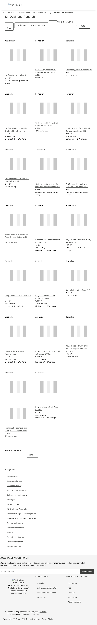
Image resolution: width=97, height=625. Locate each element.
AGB (69, 588)
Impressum (72, 597)
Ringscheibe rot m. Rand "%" (78, 290)
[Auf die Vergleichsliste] (7, 71)
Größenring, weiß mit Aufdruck (79, 70)
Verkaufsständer (14, 546)
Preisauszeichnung (15, 523)
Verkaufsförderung (15, 542)
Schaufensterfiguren (15, 537)
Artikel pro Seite (38, 25)
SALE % (10, 532)
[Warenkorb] (90, 4)
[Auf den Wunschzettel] (11, 71)
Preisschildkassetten (15, 528)
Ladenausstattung (14, 481)
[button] (78, 4)
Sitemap (71, 592)
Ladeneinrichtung (14, 485)
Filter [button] (9, 28)
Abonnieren (87, 571)
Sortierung (21, 25)
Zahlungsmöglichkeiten (47, 588)
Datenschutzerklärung (43, 563)
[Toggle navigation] (6, 4)
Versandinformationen (46, 592)
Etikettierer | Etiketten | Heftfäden (21, 518)
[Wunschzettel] (86, 4)
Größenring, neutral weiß (15, 75)
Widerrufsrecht (74, 602)
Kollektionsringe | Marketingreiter (21, 513)
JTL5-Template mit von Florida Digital (37, 619)
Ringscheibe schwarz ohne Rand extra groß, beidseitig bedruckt (77, 348)
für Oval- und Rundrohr (17, 509)
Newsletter (42, 597)
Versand (43, 611)
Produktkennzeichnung (17, 490)
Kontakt (40, 583)
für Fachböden (13, 504)
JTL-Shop (17, 619)
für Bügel (11, 499)
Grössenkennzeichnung (17, 495)
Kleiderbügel (12, 476)
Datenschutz (73, 583)
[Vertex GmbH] (15, 4)
